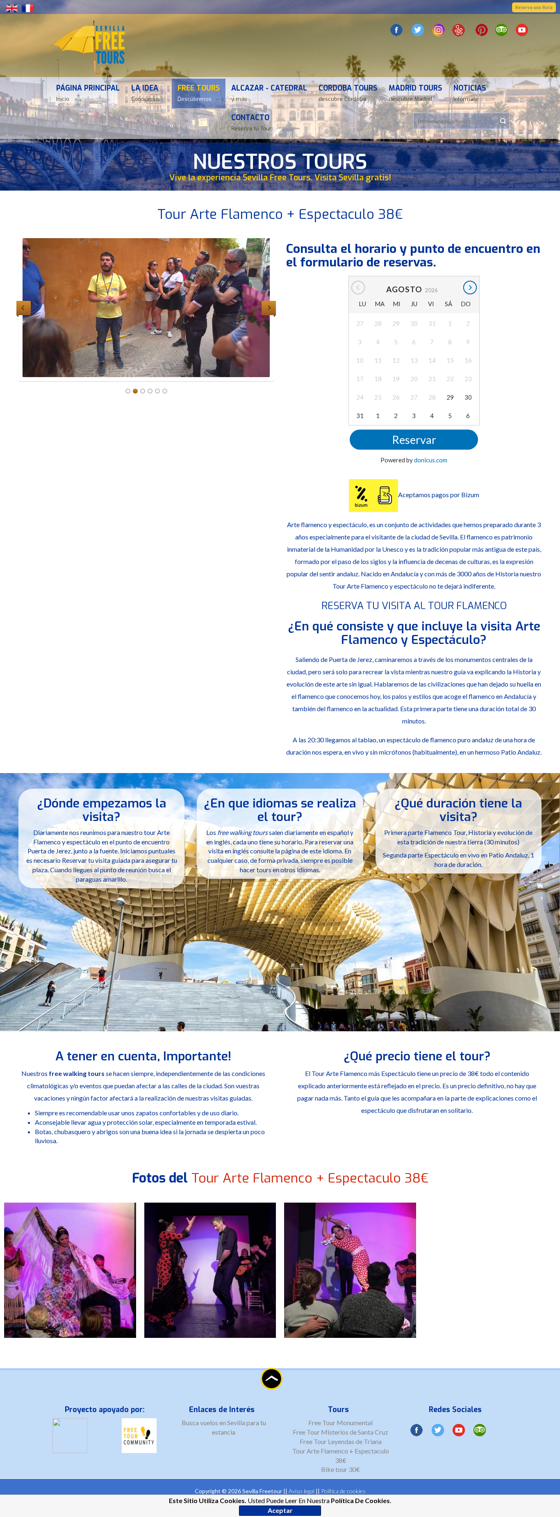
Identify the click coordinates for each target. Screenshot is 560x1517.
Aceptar (280, 1510)
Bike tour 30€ (340, 1469)
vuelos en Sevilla (223, 1422)
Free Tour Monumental (340, 1422)
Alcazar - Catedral (269, 92)
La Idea (145, 92)
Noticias (469, 92)
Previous (23, 308)
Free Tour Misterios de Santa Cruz (340, 1432)
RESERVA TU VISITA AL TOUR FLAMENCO (414, 605)
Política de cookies (343, 1490)
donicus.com (430, 460)
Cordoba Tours (348, 92)
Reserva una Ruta (534, 7)
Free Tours (199, 92)
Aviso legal (301, 1490)
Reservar (414, 439)
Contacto (251, 122)
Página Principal (88, 92)
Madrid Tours (415, 92)
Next (269, 308)
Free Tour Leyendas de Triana (341, 1441)
